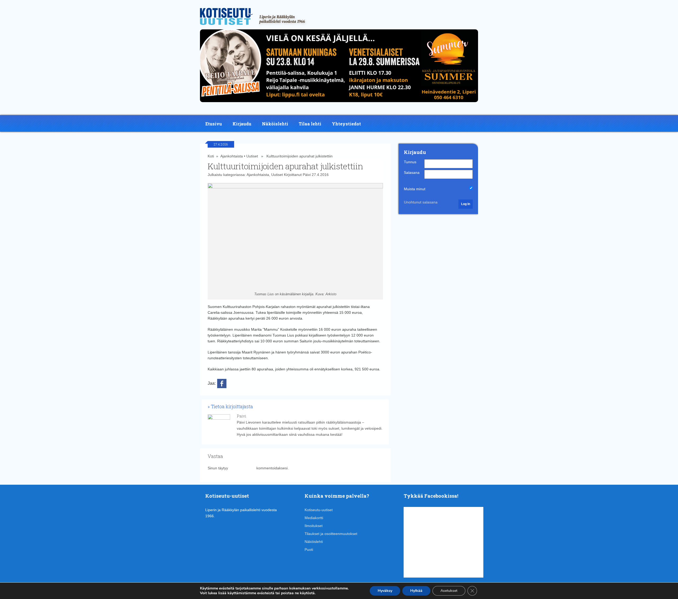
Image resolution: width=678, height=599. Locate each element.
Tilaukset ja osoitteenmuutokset (331, 534)
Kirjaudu (242, 123)
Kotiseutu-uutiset (319, 510)
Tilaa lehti (310, 123)
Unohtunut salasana (421, 202)
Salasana (412, 172)
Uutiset (252, 156)
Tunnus (410, 162)
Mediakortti (314, 518)
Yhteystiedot (346, 123)
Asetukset (448, 590)
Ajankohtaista (231, 156)
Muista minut (414, 189)
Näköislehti (275, 123)
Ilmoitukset (314, 526)
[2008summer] (339, 103)
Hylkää (416, 590)
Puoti (309, 549)
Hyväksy (385, 590)
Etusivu (213, 123)
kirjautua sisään (242, 468)
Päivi (307, 175)
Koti (211, 156)
